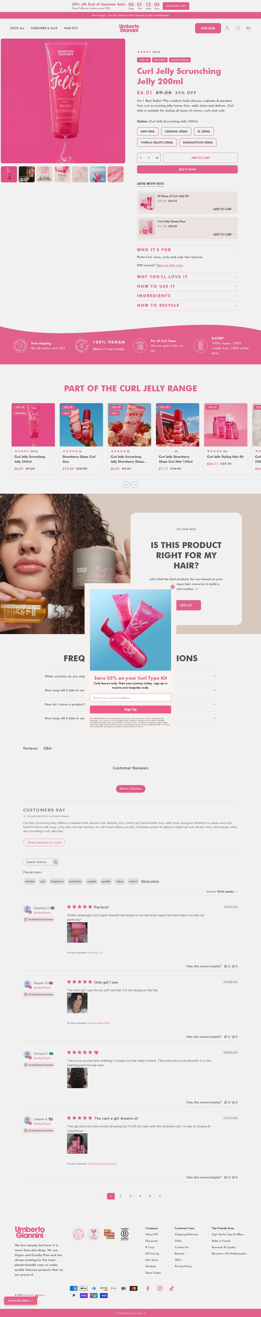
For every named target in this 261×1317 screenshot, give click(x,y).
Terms (140, 727)
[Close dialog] (173, 587)
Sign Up (130, 709)
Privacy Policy (129, 727)
